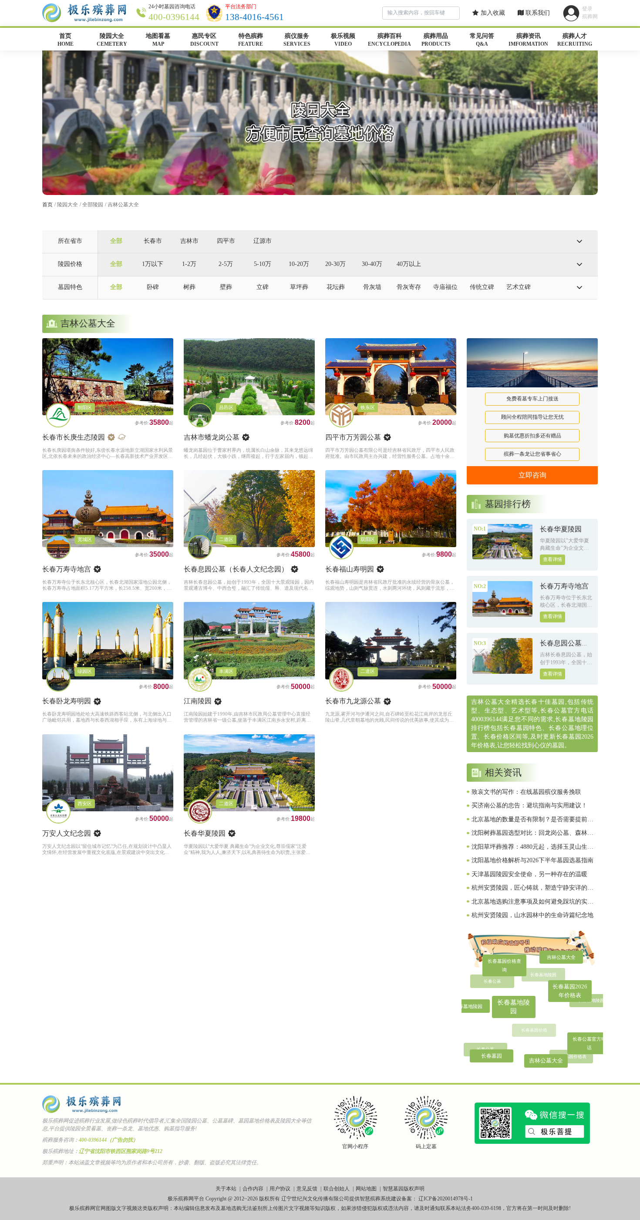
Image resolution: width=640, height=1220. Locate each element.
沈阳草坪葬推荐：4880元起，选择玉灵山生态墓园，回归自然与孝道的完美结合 (532, 847)
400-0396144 (173, 17)
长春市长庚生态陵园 (73, 437)
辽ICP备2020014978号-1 (445, 1199)
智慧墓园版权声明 (403, 1189)
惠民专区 (204, 40)
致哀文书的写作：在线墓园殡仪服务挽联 (526, 792)
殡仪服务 (296, 40)
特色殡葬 (250, 40)
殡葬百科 (389, 40)
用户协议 (279, 1189)
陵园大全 (112, 40)
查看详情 (552, 559)
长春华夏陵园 (205, 833)
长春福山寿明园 (349, 569)
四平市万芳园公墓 (353, 437)
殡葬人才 (574, 40)
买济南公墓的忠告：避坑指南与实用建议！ (529, 805)
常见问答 (482, 40)
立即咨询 (532, 475)
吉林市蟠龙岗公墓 (211, 437)
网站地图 (366, 1189)
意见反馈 (306, 1189)
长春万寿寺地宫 (66, 569)
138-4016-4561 (254, 17)
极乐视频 (343, 40)
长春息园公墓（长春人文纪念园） (236, 569)
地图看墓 (158, 40)
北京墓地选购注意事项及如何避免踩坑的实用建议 (532, 902)
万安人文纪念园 (66, 833)
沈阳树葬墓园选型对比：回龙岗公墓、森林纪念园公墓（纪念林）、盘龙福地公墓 (532, 833)
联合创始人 (336, 1189)
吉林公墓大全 (123, 205)
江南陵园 (198, 701)
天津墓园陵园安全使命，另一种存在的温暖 (529, 874)
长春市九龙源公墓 (353, 701)
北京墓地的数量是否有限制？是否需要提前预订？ (532, 820)
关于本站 (226, 1189)
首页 (65, 40)
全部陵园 (92, 205)
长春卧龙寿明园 (66, 701)
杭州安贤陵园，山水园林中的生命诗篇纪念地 (532, 915)
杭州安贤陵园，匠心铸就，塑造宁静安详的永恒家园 (532, 888)
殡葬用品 (436, 40)
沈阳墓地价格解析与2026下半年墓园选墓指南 (532, 860)
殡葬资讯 (528, 40)
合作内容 (253, 1189)
